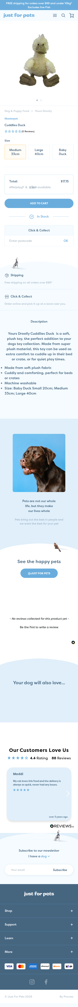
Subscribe (60, 870)
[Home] (18, 15)
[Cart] (72, 15)
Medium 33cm (15, 152)
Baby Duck (62, 152)
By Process (66, 996)
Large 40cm (39, 152)
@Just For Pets (39, 573)
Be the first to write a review (39, 627)
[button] (39, 131)
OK (66, 241)
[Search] (63, 15)
